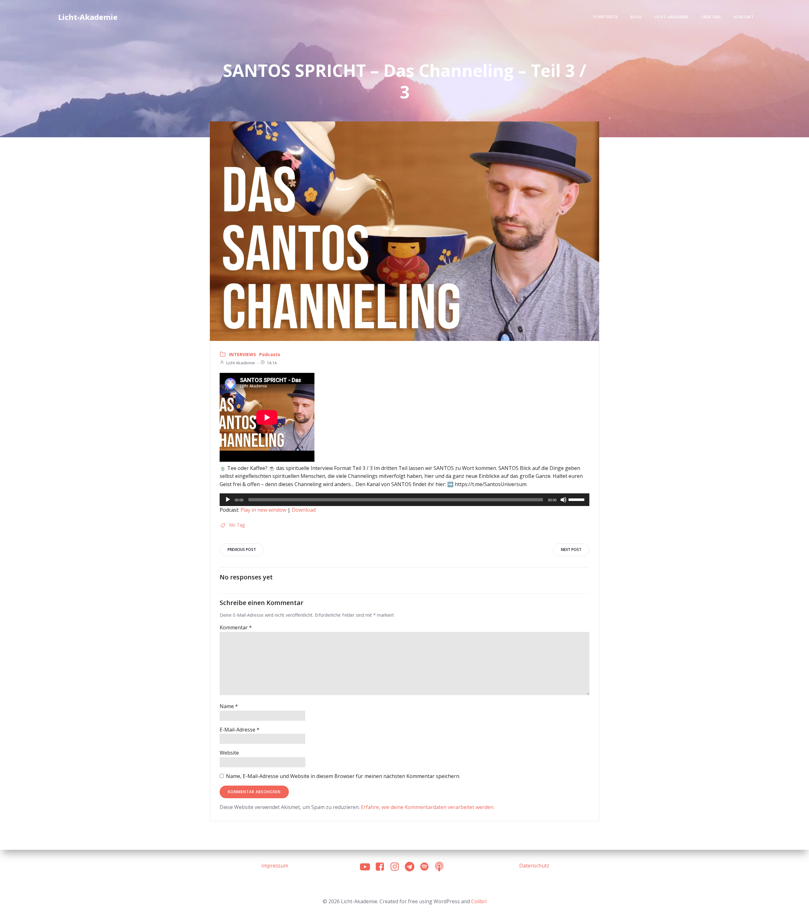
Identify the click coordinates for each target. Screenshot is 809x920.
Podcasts (269, 354)
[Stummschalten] (563, 500)
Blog (636, 17)
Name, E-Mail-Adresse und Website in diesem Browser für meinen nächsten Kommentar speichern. (343, 776)
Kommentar (236, 627)
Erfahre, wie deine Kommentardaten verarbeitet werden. (427, 807)
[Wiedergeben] (228, 500)
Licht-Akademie (671, 17)
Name (229, 706)
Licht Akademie (240, 363)
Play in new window (263, 509)
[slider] (577, 499)
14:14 (272, 363)
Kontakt (744, 17)
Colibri (479, 901)
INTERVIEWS (242, 354)
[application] (404, 499)
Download (304, 509)
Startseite (605, 17)
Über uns (711, 17)
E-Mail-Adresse (239, 729)
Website (229, 752)
